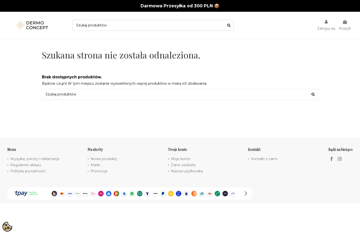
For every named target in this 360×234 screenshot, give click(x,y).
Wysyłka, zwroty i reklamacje (35, 159)
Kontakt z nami (264, 159)
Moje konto (181, 159)
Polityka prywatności (28, 171)
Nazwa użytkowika (187, 171)
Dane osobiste (183, 165)
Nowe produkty (104, 159)
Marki (95, 165)
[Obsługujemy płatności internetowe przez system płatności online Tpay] (129, 193)
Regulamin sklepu (25, 165)
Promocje (99, 171)
